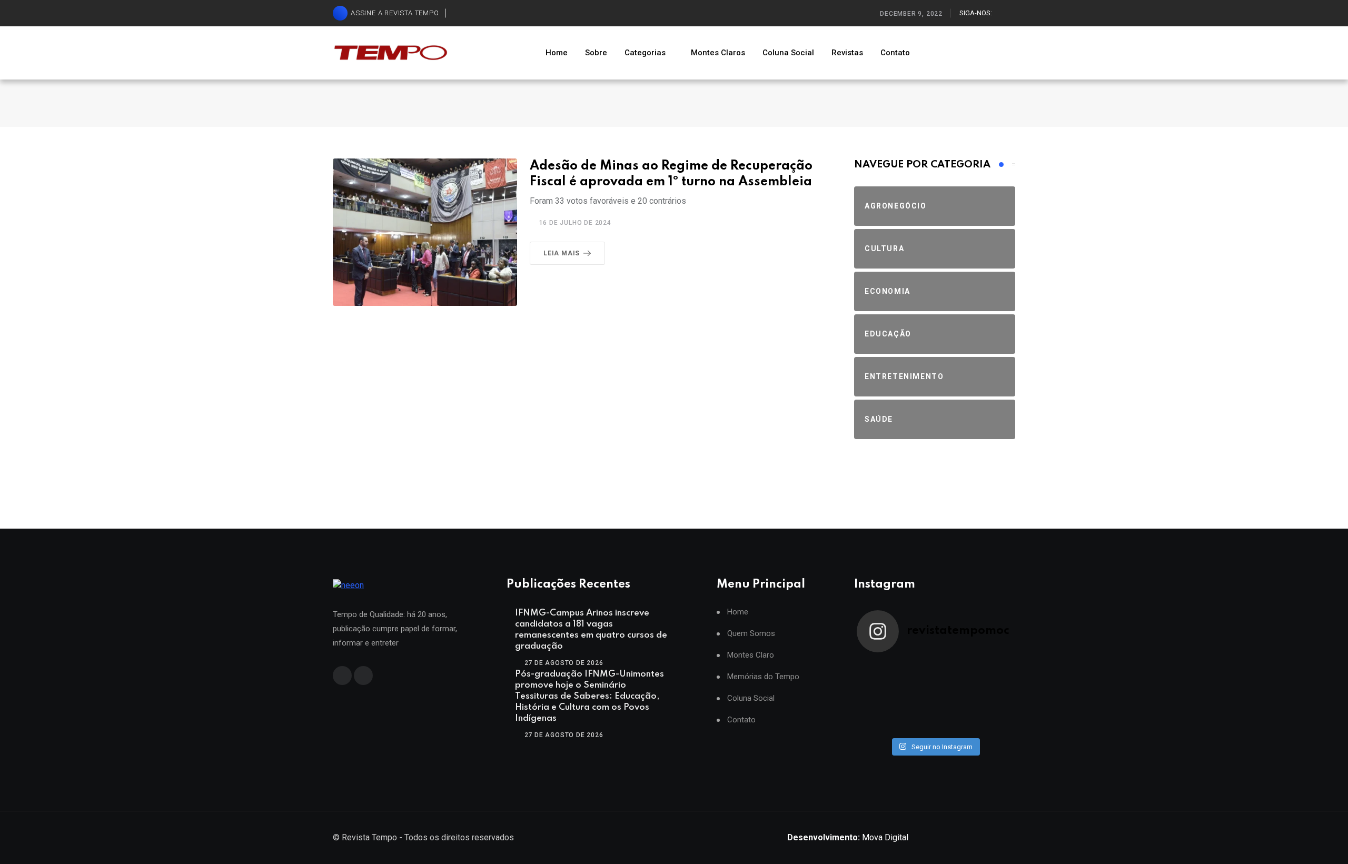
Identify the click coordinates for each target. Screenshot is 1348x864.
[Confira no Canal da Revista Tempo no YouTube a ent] (915, 672)
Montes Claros (718, 52)
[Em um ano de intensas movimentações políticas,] (876, 720)
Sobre (596, 52)
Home (557, 52)
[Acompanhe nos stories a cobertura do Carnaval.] (993, 720)
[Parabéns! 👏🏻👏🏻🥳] (954, 720)
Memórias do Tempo (763, 677)
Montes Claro (750, 655)
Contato (895, 52)
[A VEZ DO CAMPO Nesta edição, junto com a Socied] (993, 696)
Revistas (847, 52)
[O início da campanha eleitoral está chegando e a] (993, 672)
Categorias (645, 52)
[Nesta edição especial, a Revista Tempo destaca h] (876, 672)
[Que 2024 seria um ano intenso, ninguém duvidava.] (915, 720)
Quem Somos (751, 634)
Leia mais (561, 253)
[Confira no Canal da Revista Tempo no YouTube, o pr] (954, 696)
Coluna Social (788, 52)
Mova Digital (847, 837)
